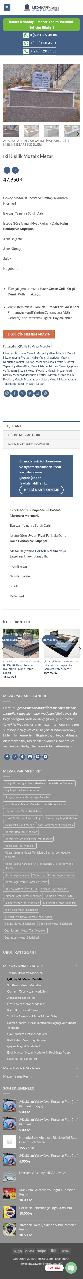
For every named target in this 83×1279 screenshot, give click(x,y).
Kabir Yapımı (39, 357)
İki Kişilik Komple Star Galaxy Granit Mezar (58, 667)
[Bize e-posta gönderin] (30, 756)
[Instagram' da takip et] (14, 756)
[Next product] (7, 170)
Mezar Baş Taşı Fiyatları (50, 362)
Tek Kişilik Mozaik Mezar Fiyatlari (23, 383)
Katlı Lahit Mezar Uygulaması (55, 825)
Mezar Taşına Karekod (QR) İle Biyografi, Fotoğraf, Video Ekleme (38, 866)
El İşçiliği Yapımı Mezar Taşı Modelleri (27, 797)
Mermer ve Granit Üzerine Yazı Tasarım (28, 839)
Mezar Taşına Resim (16, 875)
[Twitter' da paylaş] (30, 393)
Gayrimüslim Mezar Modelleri (22, 811)
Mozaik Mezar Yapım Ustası (31, 379)
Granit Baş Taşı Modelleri (61, 818)
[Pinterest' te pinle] (45, 393)
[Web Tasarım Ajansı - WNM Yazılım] (41, 1274)
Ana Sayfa (11, 141)
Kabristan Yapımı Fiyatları (18, 362)
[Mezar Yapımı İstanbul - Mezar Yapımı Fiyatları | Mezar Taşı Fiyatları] (41, 7)
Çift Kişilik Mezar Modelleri (36, 142)
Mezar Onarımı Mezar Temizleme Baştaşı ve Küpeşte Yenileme (37, 855)
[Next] (73, 93)
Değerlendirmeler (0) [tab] (23, 435)
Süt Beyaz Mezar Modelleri (59, 903)
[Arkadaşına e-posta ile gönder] (37, 393)
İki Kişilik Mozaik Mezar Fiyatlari (35, 353)
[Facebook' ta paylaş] (14, 393)
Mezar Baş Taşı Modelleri (19, 845)
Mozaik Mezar (39, 366)
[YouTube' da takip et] (45, 756)
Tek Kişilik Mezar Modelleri (21, 909)
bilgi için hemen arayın (29, 334)
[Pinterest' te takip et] (37, 756)
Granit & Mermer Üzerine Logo (23, 818)
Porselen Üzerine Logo (59, 895)
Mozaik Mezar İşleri (59, 370)
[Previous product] (15, 170)
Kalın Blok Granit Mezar (19, 825)
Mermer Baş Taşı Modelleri (20, 831)
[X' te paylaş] (22, 393)
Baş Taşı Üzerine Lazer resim (22, 790)
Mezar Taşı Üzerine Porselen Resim (25, 882)
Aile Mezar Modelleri (61, 783)
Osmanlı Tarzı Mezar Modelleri (23, 895)
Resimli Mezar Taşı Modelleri (21, 903)
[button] (7, 7)
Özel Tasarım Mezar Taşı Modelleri (25, 930)
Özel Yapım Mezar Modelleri (21, 937)
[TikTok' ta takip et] (22, 756)
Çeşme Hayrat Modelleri (19, 923)
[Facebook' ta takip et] (7, 756)
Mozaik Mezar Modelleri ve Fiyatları (25, 375)
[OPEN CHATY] (71, 1268)
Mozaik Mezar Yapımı (63, 379)
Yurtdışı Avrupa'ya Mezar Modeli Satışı (28, 916)
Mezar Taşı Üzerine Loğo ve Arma (53, 875)
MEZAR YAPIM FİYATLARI (41, 141)
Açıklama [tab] (14, 426)
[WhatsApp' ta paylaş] (7, 393)
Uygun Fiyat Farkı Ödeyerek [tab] (28, 444)
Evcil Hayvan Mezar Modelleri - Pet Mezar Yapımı (34, 804)
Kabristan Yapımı (58, 357)
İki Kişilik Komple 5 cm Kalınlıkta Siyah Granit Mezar (18, 668)
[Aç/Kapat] (77, 965)
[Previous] (10, 93)
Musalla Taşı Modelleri (54, 889)
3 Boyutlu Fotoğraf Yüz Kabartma (24, 783)
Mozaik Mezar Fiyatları (32, 370)
